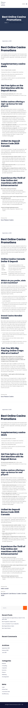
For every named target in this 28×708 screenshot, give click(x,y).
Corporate (4, 668)
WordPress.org (5, 693)
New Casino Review (6, 628)
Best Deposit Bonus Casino (8, 626)
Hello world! (5, 588)
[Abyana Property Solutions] (5, 4)
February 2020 (5, 650)
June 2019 (4, 652)
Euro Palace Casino (7, 220)
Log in (3, 687)
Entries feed (4, 689)
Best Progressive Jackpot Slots (9, 621)
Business (4, 663)
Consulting (4, 665)
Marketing (4, 674)
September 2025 (6, 648)
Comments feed (6, 691)
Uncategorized (5, 676)
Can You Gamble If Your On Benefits (10, 623)
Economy (4, 670)
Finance (4, 672)
